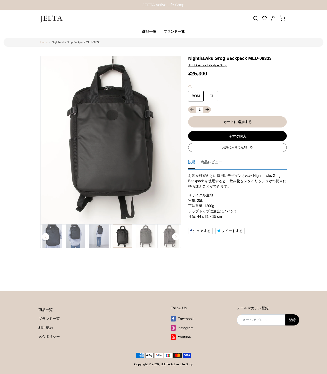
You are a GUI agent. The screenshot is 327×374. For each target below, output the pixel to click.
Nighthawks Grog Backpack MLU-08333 (76, 42)
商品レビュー (211, 162)
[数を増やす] (207, 109)
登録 (292, 320)
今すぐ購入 (237, 136)
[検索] (255, 18)
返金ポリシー (49, 336)
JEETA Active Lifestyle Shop (207, 65)
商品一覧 (149, 31)
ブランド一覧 (174, 31)
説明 (191, 162)
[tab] (194, 163)
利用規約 (45, 328)
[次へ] (175, 236)
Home (44, 42)
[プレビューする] (45, 236)
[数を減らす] (192, 109)
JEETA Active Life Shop (177, 364)
